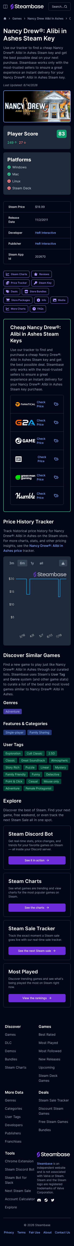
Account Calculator (20, 1199)
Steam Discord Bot (19, 1169)
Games (17, 18)
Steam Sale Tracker (54, 1100)
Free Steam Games (53, 1122)
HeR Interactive (45, 232)
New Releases (49, 1059)
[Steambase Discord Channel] (39, 1200)
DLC (8, 1043)
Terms (21, 1232)
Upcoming (47, 1067)
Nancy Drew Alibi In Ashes (46, 18)
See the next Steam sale (34, 950)
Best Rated (47, 1034)
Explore (11, 1207)
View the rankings (34, 998)
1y (32, 563)
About (47, 1232)
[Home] (5, 18)
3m (11, 563)
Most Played (48, 1043)
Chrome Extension (19, 1161)
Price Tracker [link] (19, 282)
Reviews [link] (44, 274)
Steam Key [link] (45, 282)
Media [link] (61, 300)
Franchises (13, 1141)
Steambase (44, 1163)
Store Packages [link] (20, 300)
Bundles (11, 1059)
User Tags (13, 1117)
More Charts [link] (18, 308)
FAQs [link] (40, 308)
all (41, 563)
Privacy (9, 1232)
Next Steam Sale (18, 1191)
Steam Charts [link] (19, 274)
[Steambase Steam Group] (46, 1200)
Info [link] (44, 300)
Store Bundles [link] (38, 291)
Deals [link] (14, 291)
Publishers (13, 1133)
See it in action (34, 860)
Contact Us (62, 1232)
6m (22, 563)
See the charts (34, 907)
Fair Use (34, 1232)
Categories (13, 1108)
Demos (10, 1051)
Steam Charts (15, 1067)
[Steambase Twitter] (52, 1200)
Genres (10, 1100)
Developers (14, 1125)
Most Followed (50, 1051)
